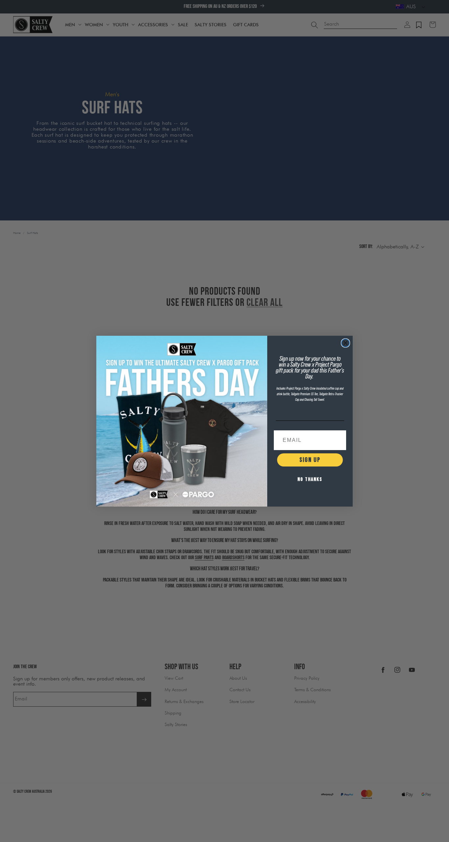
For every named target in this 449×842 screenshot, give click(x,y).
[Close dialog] (345, 343)
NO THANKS (309, 479)
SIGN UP (309, 460)
